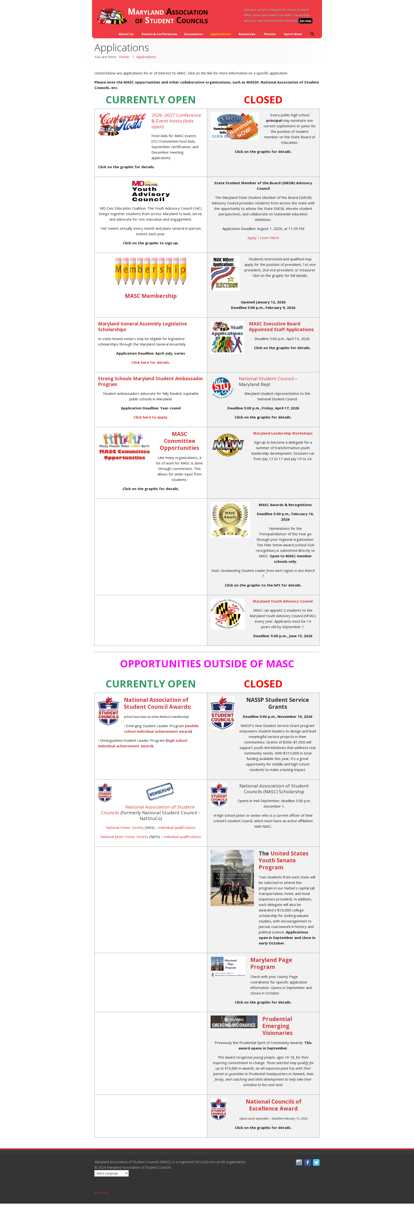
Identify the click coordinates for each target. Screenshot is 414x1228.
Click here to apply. (150, 417)
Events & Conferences (159, 34)
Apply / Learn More (263, 237)
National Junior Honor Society (124, 836)
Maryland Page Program (271, 963)
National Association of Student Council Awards (157, 703)
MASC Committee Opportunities (179, 441)
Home (124, 56)
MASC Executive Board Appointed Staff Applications (281, 327)
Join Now (305, 21)
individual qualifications (177, 827)
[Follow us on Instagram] (298, 1165)
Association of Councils (168, 16)
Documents (193, 34)
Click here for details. (151, 362)
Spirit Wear (293, 34)
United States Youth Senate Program (283, 860)
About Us (126, 34)
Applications (220, 34)
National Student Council (266, 378)
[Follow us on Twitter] (316, 1165)
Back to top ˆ (102, 1193)
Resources (247, 34)
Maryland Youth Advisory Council (283, 601)
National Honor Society (125, 827)
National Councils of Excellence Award (273, 1105)
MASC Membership (151, 296)
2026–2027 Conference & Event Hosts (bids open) (176, 121)
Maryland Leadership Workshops (283, 433)
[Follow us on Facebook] (307, 1165)
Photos (270, 34)
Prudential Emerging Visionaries (277, 1026)
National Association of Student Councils (148, 810)
